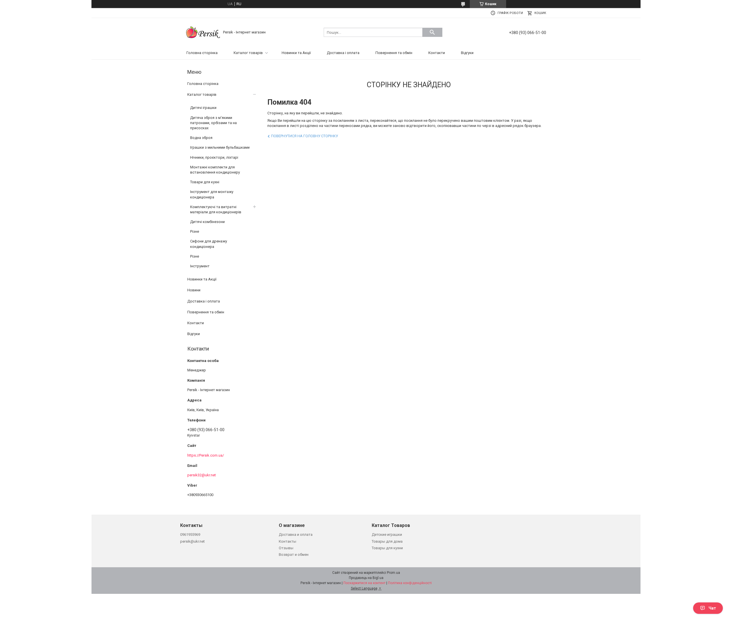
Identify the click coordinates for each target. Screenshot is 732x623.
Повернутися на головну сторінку (304, 136)
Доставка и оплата (296, 534)
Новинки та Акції (296, 53)
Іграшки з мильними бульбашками (220, 147)
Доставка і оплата (343, 53)
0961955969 (190, 534)
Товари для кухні (204, 182)
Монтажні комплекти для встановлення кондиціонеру (215, 169)
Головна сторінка (202, 53)
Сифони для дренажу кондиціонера (208, 243)
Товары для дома (387, 541)
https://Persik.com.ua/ (205, 455)
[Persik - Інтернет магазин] (203, 32)
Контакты (287, 541)
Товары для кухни (387, 548)
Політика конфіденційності (410, 583)
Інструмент (200, 266)
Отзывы (286, 548)
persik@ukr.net (192, 541)
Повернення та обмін (393, 53)
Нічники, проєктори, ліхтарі (214, 157)
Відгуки (467, 53)
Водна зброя (201, 138)
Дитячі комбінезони (207, 222)
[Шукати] (432, 32)
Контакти (436, 53)
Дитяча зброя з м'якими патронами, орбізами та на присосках (213, 123)
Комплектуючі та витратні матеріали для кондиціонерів (215, 209)
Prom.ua (393, 573)
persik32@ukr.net (201, 475)
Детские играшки (387, 534)
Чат (712, 608)
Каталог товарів (248, 53)
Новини (193, 290)
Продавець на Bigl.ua (366, 578)
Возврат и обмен (294, 554)
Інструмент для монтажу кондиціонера (211, 194)
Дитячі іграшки (203, 108)
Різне (194, 231)
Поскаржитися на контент (364, 583)
